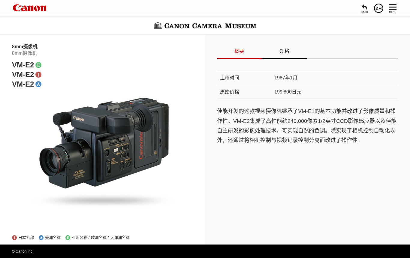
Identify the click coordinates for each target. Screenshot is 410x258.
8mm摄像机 (25, 46)
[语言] (378, 8)
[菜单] (392, 8)
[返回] (364, 8)
